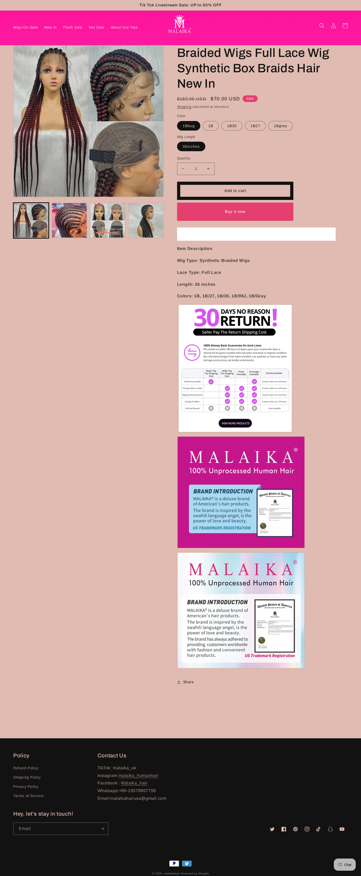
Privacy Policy (25, 786)
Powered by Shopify (195, 873)
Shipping (184, 107)
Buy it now (235, 211)
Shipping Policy (27, 777)
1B (210, 126)
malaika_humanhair (139, 775)
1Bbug (189, 126)
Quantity (184, 158)
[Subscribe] (102, 829)
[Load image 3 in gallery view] (69, 220)
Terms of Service (28, 796)
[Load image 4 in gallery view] (108, 220)
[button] (322, 26)
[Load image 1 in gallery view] (31, 220)
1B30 (232, 126)
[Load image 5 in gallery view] (146, 220)
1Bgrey (280, 126)
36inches (191, 146)
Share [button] (188, 682)
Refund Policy (25, 768)
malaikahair (172, 873)
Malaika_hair (134, 783)
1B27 (255, 126)
